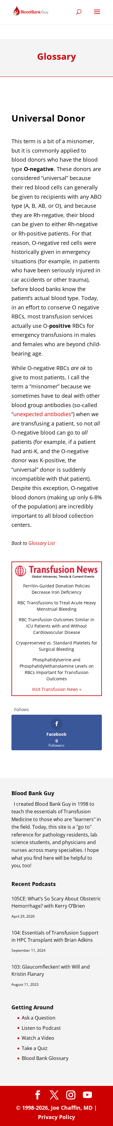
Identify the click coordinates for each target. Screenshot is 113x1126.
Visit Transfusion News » (56, 689)
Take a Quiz (35, 1048)
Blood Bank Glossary (45, 1058)
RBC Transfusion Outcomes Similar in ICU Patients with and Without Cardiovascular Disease (56, 626)
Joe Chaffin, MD (72, 1107)
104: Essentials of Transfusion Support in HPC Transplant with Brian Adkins (55, 936)
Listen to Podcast (41, 1028)
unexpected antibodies (42, 414)
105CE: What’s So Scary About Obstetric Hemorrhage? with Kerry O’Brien (56, 902)
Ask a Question (38, 1017)
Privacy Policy (56, 1117)
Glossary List (41, 543)
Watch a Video (38, 1038)
